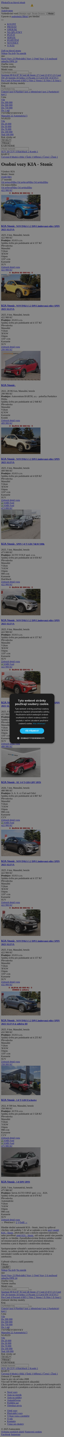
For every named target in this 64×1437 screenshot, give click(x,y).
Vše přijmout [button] (32, 731)
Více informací (39, 723)
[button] (32, 738)
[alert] (32, 718)
